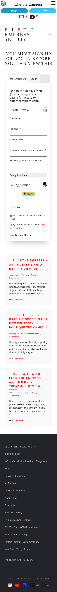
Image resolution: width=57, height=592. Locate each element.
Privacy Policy (11, 497)
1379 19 (31, 16)
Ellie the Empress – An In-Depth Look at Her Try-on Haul (28, 264)
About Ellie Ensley (13, 512)
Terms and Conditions (15, 490)
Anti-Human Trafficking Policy (19, 559)
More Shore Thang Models (17, 549)
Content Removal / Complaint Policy (22, 541)
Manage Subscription (15, 475)
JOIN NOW (43, 10)
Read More (18, 299)
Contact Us (10, 505)
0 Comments (14, 278)
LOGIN (14, 10)
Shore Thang (31, 275)
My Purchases (11, 483)
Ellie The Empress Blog (16, 534)
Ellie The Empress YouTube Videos (21, 527)
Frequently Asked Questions (18, 519)
